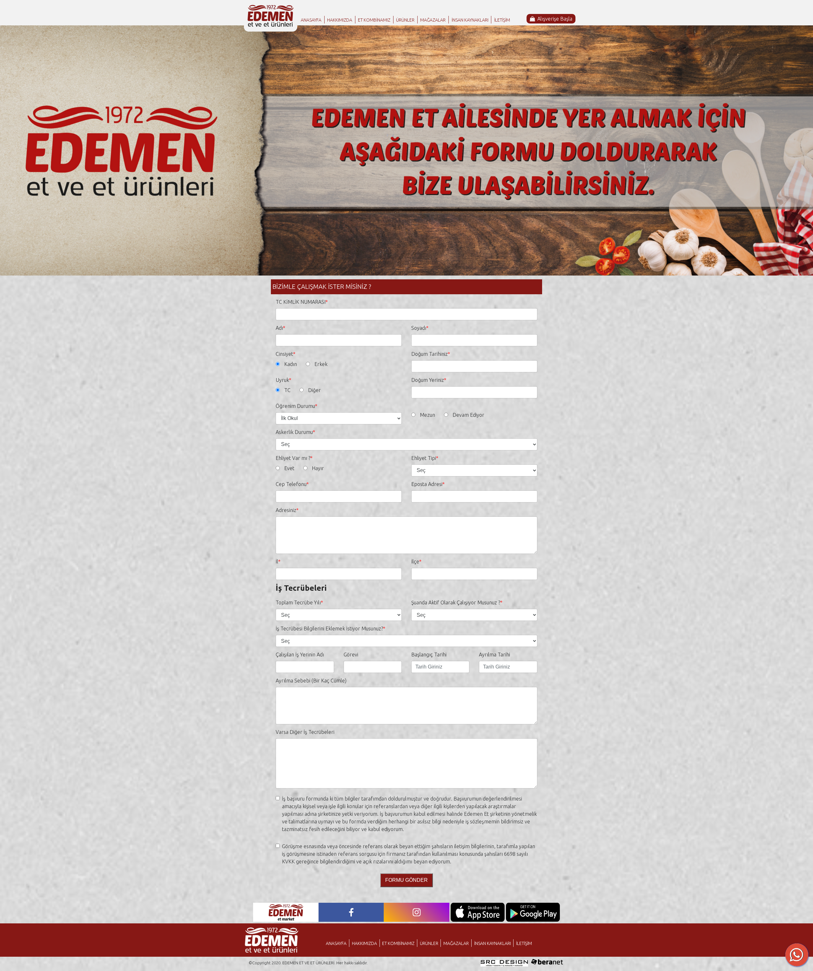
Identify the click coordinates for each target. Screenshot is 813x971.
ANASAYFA (311, 20)
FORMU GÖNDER (406, 880)
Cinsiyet (284, 354)
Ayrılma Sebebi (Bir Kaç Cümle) (311, 680)
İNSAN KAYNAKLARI (470, 20)
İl (277, 561)
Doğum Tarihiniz (429, 354)
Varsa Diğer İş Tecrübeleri (305, 732)
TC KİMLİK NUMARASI (301, 302)
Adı (279, 328)
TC (287, 390)
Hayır (318, 468)
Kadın (290, 364)
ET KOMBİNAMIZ (374, 20)
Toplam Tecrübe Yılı (298, 602)
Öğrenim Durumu (295, 406)
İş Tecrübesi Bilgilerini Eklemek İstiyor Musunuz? (329, 628)
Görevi (351, 654)
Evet (289, 468)
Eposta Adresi (426, 484)
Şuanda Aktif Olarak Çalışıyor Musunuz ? (455, 602)
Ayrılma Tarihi (494, 654)
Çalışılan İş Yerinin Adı (300, 654)
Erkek (320, 364)
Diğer (314, 390)
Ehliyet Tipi (423, 458)
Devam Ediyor (468, 415)
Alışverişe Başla (554, 19)
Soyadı (418, 328)
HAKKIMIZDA (339, 20)
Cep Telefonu (291, 484)
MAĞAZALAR (433, 20)
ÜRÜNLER (405, 20)
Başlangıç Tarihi (429, 654)
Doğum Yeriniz (427, 380)
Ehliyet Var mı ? (293, 458)
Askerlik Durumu (294, 432)
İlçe (415, 561)
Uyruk (282, 380)
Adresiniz (286, 510)
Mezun (427, 415)
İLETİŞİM (502, 20)
